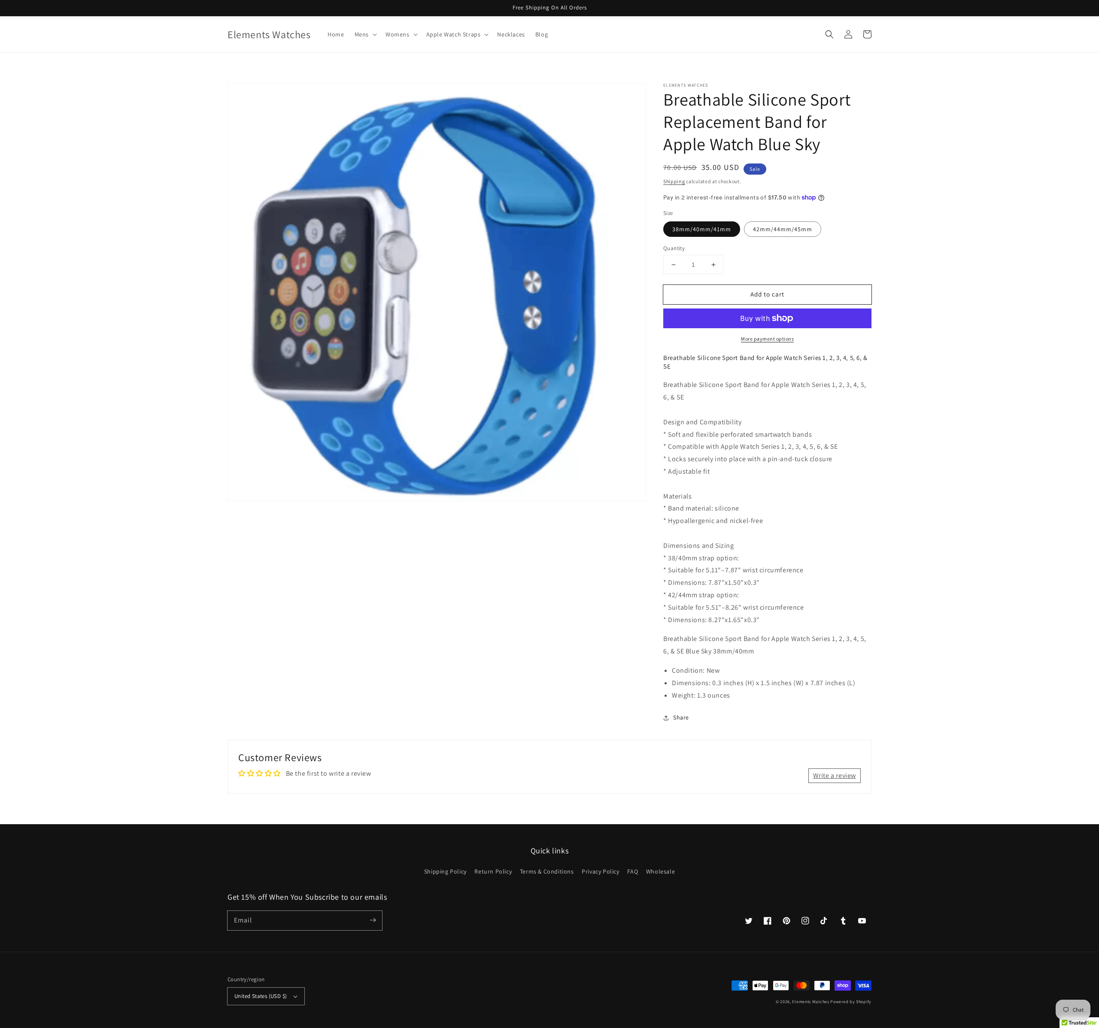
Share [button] (681, 717)
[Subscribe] (372, 920)
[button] (364, 34)
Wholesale (660, 871)
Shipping (674, 181)
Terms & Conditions (547, 871)
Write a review (834, 775)
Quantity (674, 248)
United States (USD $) (260, 996)
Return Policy (493, 871)
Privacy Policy (600, 871)
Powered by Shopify (850, 1001)
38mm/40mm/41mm (701, 229)
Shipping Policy (445, 871)
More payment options (767, 339)
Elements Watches (810, 1001)
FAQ (632, 871)
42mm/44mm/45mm (782, 229)
